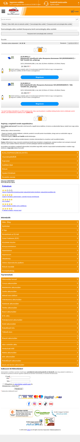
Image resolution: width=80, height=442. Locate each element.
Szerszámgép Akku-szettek (38, 24)
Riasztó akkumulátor (9, 338)
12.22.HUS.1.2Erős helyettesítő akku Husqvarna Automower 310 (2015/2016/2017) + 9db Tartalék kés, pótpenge (47, 84)
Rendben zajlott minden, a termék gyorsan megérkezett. (20, 196)
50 (24, 43)
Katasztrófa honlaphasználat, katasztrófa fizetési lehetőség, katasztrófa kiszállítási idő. (29, 192)
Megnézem (40, 77)
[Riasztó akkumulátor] (40, 335)
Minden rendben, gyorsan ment (11, 210)
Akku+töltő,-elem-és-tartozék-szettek (18, 24)
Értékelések (6, 186)
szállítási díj (29, 112)
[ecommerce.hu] (21, 416)
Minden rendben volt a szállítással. (14, 206)
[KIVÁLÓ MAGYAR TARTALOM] (60, 416)
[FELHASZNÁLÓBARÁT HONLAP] (42, 416)
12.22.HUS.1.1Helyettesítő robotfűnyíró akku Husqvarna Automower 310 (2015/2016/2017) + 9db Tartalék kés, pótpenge (48, 58)
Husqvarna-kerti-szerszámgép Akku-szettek (59, 24)
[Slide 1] (78, 2)
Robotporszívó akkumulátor (12, 320)
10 (20, 43)
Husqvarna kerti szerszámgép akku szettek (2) (40, 33)
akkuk (29, 430)
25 (22, 43)
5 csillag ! (6, 201)
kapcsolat (11, 148)
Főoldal (4, 24)
